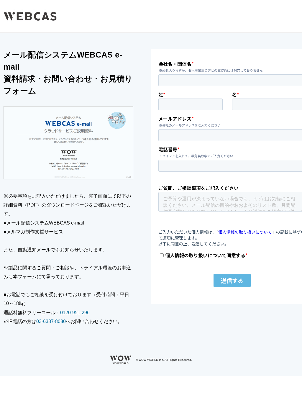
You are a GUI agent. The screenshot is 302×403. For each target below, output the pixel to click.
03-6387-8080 (51, 321)
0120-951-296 (75, 312)
